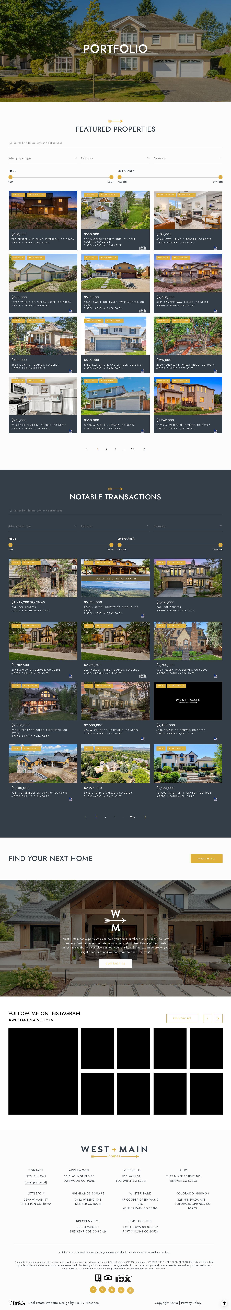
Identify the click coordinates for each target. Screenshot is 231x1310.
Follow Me (182, 1018)
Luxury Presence (87, 1303)
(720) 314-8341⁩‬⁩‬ (36, 1176)
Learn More (160, 1268)
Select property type (19, 158)
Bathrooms (87, 158)
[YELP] (121, 1289)
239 (132, 817)
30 (133, 449)
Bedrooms (159, 158)
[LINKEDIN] (111, 1289)
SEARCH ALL (207, 858)
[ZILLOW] (130, 1289)
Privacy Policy (191, 1303)
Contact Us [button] (115, 963)
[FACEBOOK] (93, 1289)
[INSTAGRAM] (102, 1289)
